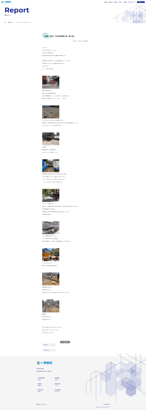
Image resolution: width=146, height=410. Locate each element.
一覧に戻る (65, 342)
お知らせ (120, 2)
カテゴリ (46, 345)
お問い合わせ (140, 2)
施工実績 (115, 2)
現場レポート (10, 22)
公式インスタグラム (42, 404)
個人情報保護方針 (107, 404)
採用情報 (125, 2)
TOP (5, 22)
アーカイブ (46, 350)
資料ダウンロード (132, 2)
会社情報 (106, 2)
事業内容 (110, 2)
